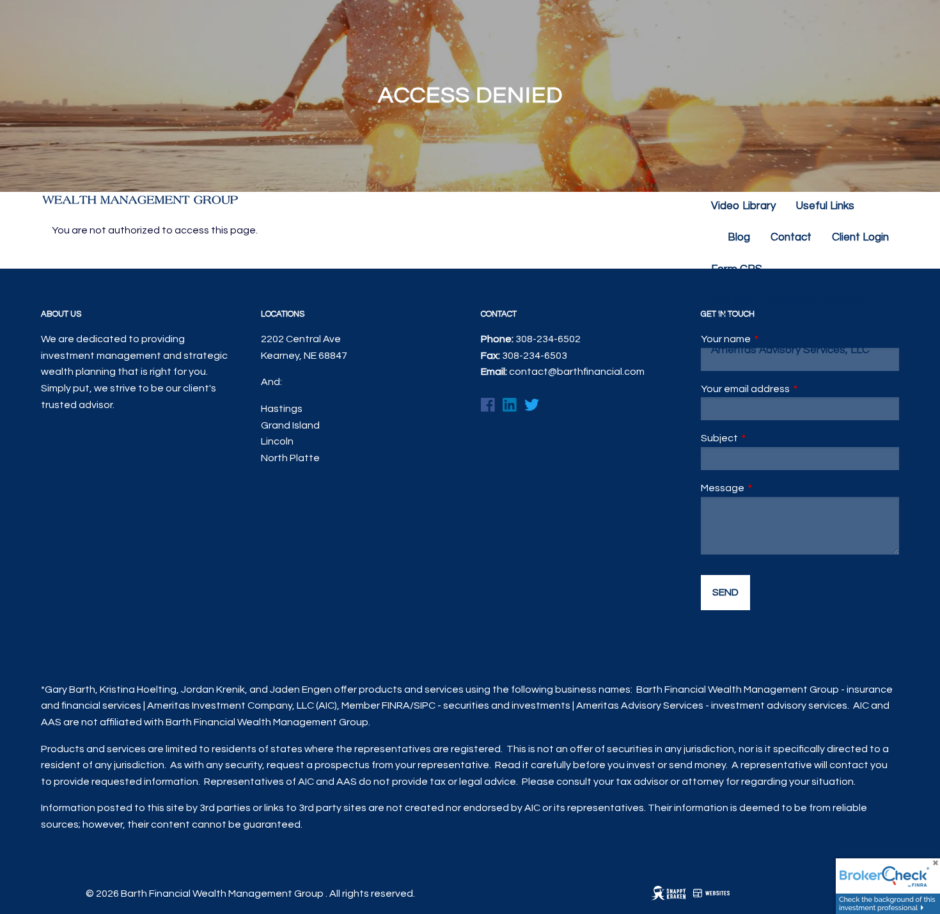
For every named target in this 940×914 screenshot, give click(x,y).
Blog (739, 237)
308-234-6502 (548, 339)
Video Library (743, 206)
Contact (791, 237)
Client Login (860, 237)
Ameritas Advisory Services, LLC (790, 350)
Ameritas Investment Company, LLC (789, 309)
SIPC (424, 705)
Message (770, 488)
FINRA (396, 705)
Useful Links (825, 206)
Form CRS (736, 269)
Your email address (793, 389)
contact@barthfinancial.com (577, 371)
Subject (767, 438)
